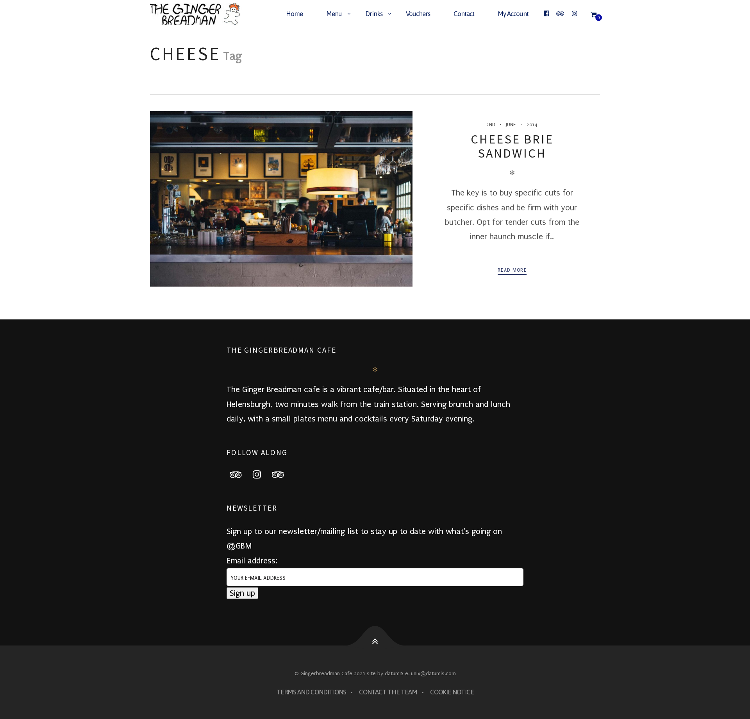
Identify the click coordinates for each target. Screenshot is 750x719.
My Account (513, 14)
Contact (464, 14)
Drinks (373, 14)
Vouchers (418, 14)
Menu (334, 14)
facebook (240, 474)
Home (294, 14)
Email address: (252, 560)
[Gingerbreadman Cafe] (200, 14)
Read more (512, 270)
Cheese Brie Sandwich (512, 146)
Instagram (261, 474)
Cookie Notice (452, 692)
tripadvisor (283, 474)
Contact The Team (388, 692)
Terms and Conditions (311, 692)
